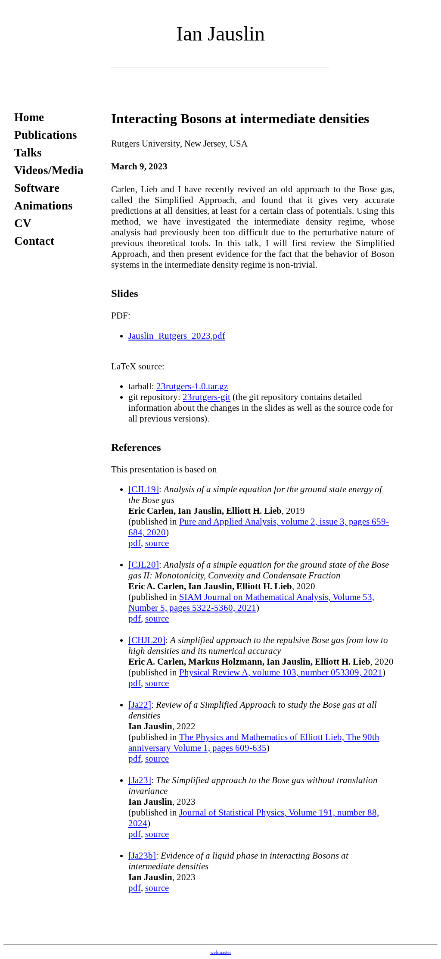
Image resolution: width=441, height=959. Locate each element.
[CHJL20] (146, 640)
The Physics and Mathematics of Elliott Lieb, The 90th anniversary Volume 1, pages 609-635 (253, 742)
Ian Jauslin (220, 33)
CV (22, 223)
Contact (34, 240)
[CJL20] (143, 564)
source (157, 543)
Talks (28, 152)
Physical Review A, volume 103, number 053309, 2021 (280, 672)
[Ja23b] (142, 855)
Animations (43, 205)
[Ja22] (139, 705)
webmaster (220, 952)
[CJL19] (143, 489)
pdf (134, 543)
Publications (45, 134)
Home (29, 117)
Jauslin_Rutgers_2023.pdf (176, 336)
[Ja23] (139, 780)
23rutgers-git (206, 397)
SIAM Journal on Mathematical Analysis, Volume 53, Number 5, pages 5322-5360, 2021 (251, 602)
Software (36, 187)
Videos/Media (49, 170)
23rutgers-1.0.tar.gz (192, 386)
